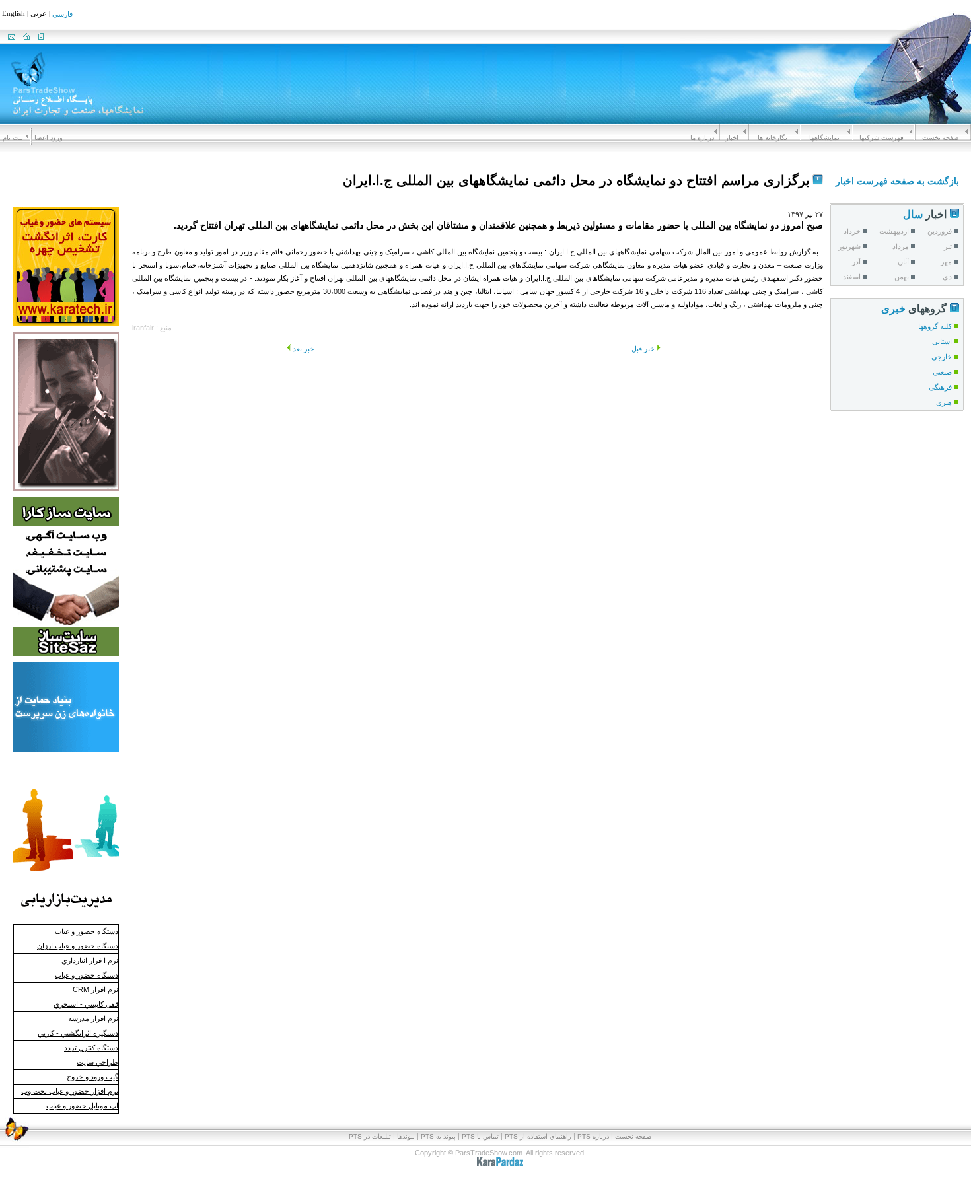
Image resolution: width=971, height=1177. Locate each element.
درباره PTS (593, 1136)
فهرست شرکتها (881, 137)
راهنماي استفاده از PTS (538, 1136)
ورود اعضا (48, 137)
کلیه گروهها (935, 326)
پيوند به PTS (438, 1136)
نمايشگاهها (824, 137)
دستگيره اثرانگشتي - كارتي (78, 1033)
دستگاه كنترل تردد (91, 1048)
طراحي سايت (97, 1062)
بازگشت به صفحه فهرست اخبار (897, 181)
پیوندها (406, 1136)
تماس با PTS (480, 1136)
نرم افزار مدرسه (93, 1018)
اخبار (731, 137)
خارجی (941, 357)
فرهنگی (940, 387)
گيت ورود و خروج (92, 1077)
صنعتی (942, 372)
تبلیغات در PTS (370, 1136)
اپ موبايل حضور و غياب (82, 1106)
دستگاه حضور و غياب (86, 931)
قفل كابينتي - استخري (86, 1004)
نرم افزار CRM (95, 989)
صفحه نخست (940, 137)
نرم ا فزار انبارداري (89, 960)
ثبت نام (13, 137)
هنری (944, 402)
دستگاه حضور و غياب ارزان (77, 946)
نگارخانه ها (772, 137)
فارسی (62, 14)
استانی (942, 341)
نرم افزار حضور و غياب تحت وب (69, 1091)
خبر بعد (303, 349)
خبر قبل (643, 349)
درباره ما (702, 137)
